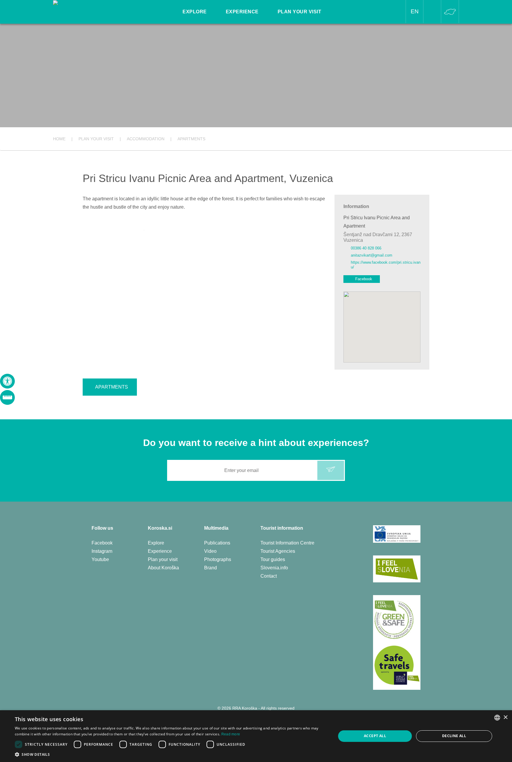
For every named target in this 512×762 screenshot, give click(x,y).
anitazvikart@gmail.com (371, 255)
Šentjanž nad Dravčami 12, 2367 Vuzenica (377, 237)
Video (210, 551)
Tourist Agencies (277, 551)
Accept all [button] (375, 735)
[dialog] (256, 736)
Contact (268, 576)
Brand (210, 567)
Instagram (102, 551)
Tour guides (272, 559)
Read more (230, 734)
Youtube (100, 559)
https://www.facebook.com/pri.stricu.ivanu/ (385, 264)
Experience (160, 551)
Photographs (217, 559)
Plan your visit (162, 559)
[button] (171, 754)
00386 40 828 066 (366, 248)
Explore (156, 542)
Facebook (363, 279)
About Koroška (163, 567)
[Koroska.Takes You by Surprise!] (89, 4)
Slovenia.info (274, 567)
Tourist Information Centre (287, 542)
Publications (217, 542)
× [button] (505, 717)
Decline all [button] (454, 735)
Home (59, 139)
